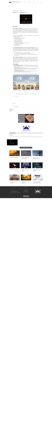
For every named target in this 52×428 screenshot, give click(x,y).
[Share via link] (18, 96)
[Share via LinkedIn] (16, 96)
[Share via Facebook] (13, 96)
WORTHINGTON (15, 1)
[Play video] (26, 82)
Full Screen (12, 145)
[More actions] (38, 10)
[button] (25, 2)
